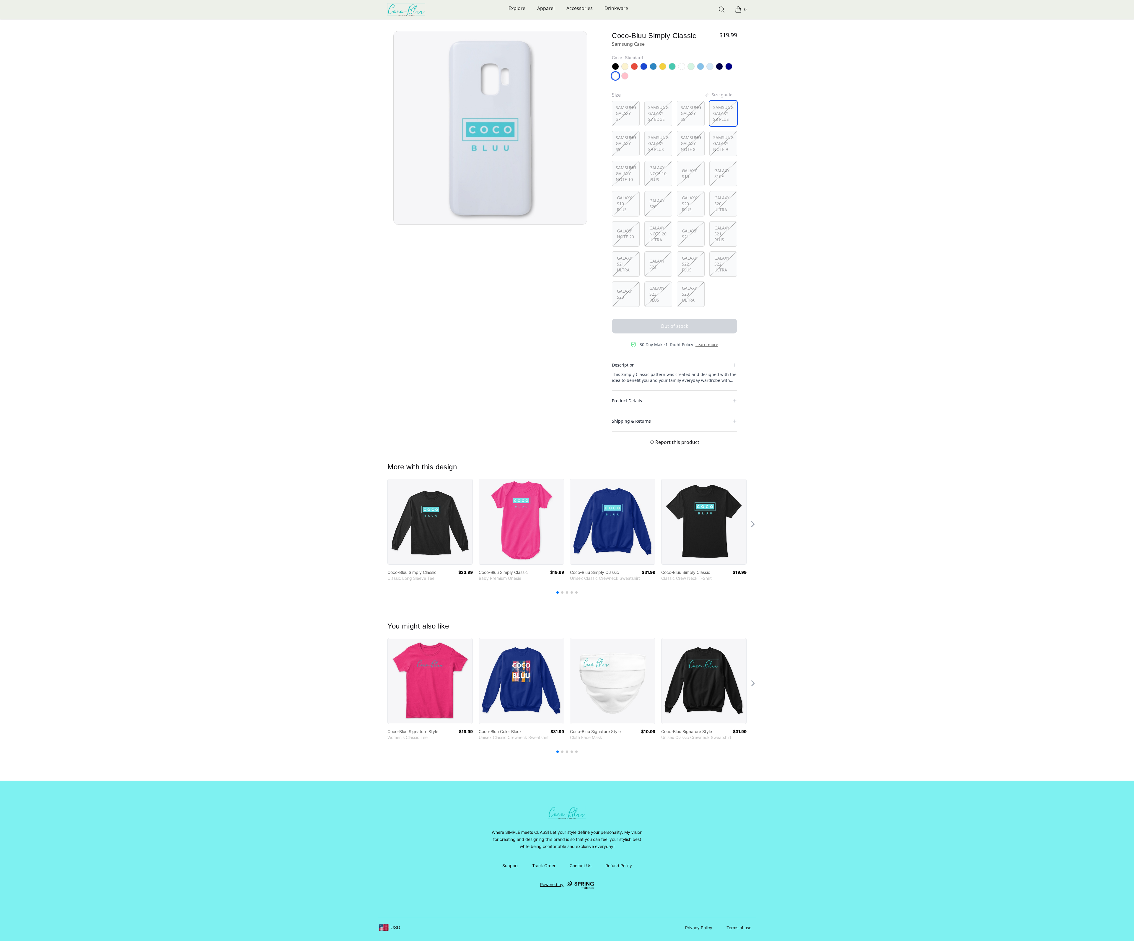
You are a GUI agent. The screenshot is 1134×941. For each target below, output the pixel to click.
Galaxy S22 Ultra (721, 264)
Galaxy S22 (656, 264)
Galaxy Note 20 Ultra (658, 233)
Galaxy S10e (721, 173)
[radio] (626, 113)
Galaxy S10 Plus (624, 203)
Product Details (627, 400)
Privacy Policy (698, 927)
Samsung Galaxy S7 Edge (658, 113)
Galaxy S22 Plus (689, 264)
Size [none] (616, 95)
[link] (430, 521)
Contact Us (580, 865)
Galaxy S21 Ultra (624, 264)
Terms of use (738, 927)
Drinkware (616, 8)
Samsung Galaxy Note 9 (723, 143)
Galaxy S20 (656, 203)
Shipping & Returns (631, 421)
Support (510, 865)
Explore (517, 8)
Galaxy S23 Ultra (689, 294)
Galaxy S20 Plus (689, 203)
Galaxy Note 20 (625, 234)
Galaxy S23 (624, 294)
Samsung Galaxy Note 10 (626, 173)
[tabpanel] (490, 128)
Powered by (551, 884)
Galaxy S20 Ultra (721, 203)
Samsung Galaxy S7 (626, 113)
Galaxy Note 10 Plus (658, 173)
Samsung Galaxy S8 (691, 113)
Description (623, 365)
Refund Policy (618, 865)
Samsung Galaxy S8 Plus (723, 113)
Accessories (579, 8)
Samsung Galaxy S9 (626, 143)
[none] (718, 95)
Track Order (543, 865)
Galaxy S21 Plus (721, 233)
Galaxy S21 (689, 234)
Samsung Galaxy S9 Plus (658, 143)
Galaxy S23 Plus (656, 294)
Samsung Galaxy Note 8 (691, 143)
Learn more (706, 344)
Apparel (546, 8)
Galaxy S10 (689, 173)
